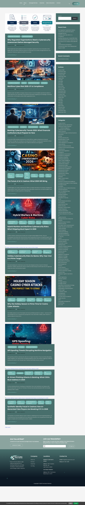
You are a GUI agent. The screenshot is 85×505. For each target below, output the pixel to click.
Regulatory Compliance (45, 222)
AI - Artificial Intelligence (11, 176)
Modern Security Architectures (65, 227)
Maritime (24, 83)
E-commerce (61, 180)
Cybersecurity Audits (63, 165)
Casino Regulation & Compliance (31, 402)
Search (59, 16)
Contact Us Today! (16, 445)
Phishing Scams (61, 244)
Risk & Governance (62, 262)
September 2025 (62, 76)
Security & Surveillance (63, 269)
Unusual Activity (61, 295)
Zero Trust (60, 304)
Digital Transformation (63, 178)
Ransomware (61, 252)
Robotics (60, 265)
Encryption (60, 186)
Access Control (61, 123)
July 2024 (60, 99)
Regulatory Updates (62, 257)
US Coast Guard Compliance (64, 296)
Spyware (60, 280)
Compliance (23, 127)
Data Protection (62, 175)
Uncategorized (61, 293)
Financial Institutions (33, 127)
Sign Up (72, 446)
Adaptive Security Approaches (65, 124)
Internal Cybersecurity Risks (64, 212)
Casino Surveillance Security (64, 146)
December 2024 (62, 91)
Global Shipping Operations (12, 222)
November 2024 (62, 92)
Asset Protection (62, 131)
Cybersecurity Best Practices (65, 167)
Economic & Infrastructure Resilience (66, 181)
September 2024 (62, 96)
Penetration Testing (62, 243)
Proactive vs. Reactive (63, 248)
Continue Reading (11, 55)
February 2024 (61, 107)
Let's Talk (76, 3)
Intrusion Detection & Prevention (65, 214)
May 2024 (60, 102)
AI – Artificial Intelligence (63, 128)
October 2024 (61, 94)
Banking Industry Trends (63, 139)
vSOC (59, 299)
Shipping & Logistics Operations (65, 274)
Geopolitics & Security (63, 197)
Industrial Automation (63, 210)
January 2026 (61, 70)
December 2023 (62, 110)
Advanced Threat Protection (64, 126)
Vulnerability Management (64, 301)
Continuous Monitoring (63, 159)
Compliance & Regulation (14, 83)
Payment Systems (62, 241)
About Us (25, 3)
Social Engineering (62, 277)
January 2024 (61, 109)
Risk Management (44, 127)
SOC (59, 275)
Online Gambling (48, 175)
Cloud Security (61, 149)
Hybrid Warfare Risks (22, 222)
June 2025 (60, 81)
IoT (59, 215)
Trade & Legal (61, 290)
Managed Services (33, 3)
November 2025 (62, 73)
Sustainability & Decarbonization (65, 288)
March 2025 (61, 86)
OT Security (44, 83)
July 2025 (60, 79)
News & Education (50, 3)
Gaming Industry (41, 175)
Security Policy (61, 272)
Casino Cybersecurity (19, 175)
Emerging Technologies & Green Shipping (67, 183)
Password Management (63, 239)
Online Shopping (62, 230)
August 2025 (61, 78)
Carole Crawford (20, 45)
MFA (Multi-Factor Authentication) (66, 225)
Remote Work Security (63, 259)
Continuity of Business (63, 157)
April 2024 (60, 104)
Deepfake (60, 176)
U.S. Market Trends (62, 291)
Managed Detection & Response (65, 218)
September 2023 (62, 112)
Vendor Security (62, 298)
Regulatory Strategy (62, 256)
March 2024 (61, 105)
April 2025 (60, 84)
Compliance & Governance (23, 252)
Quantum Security (62, 251)
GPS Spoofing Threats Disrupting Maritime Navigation (29, 350)
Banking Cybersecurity (13, 127)
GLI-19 (59, 199)
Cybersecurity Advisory (27, 36)
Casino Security (61, 144)
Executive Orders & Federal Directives (66, 188)
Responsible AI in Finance (64, 261)
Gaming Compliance (34, 175)
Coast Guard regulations (63, 150)
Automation (61, 134)
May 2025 (60, 83)
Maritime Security (30, 222)
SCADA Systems (62, 267)
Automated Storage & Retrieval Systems (67, 133)
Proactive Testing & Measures (65, 246)
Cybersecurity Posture (63, 170)
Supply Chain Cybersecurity (64, 286)
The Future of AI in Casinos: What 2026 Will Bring (27, 181)
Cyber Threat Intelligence (28, 373)
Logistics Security (62, 217)
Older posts (7, 427)
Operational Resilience (35, 252)
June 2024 (60, 100)
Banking (60, 136)
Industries (42, 3)
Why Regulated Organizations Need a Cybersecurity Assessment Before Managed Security (66, 31)
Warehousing (61, 303)
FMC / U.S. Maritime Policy (64, 191)
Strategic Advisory (62, 282)
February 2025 (61, 88)
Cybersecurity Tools (62, 171)
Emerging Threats (62, 184)
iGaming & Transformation (64, 207)
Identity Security (48, 402)
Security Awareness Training (64, 270)
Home (21, 3)
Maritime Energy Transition (64, 222)
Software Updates (62, 278)
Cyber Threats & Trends (26, 175)
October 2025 (61, 75)
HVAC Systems (61, 202)
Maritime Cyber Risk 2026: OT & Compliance (25, 86)
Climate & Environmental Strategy (66, 147)
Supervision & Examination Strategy (66, 285)
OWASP (60, 238)
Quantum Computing (63, 249)
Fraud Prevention (39, 300)
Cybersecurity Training (63, 173)
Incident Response (62, 209)
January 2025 (61, 89)
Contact (58, 3)
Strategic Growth (62, 283)
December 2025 (62, 71)
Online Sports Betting (63, 231)
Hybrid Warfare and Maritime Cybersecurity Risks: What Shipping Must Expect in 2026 (67, 46)
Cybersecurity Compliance (64, 168)
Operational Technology (34, 83)
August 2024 (61, 97)
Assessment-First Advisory (14, 36)
